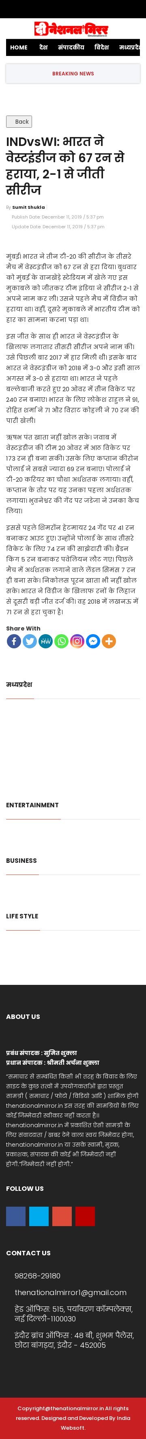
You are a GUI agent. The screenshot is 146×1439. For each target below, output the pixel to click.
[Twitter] (59, 9)
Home (19, 47)
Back (21, 122)
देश (43, 47)
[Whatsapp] (61, 641)
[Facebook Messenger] (93, 641)
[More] (109, 641)
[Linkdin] (83, 9)
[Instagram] (94, 9)
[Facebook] (46, 9)
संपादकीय (71, 47)
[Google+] (71, 9)
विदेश (101, 47)
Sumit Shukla (28, 207)
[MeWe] (46, 641)
